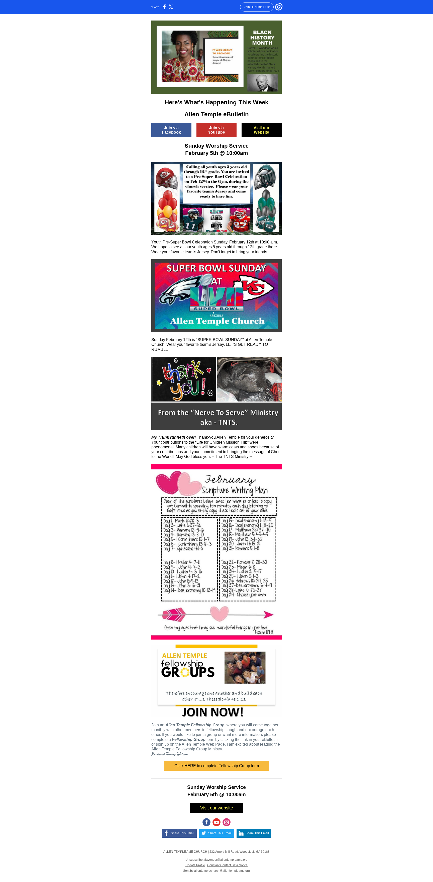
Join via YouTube (216, 130)
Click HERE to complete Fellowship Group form (216, 766)
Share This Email (182, 833)
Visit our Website (261, 130)
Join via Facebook (171, 130)
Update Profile (195, 865)
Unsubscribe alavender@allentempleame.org (216, 859)
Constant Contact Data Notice (227, 865)
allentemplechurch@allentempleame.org (222, 870)
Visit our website (216, 807)
